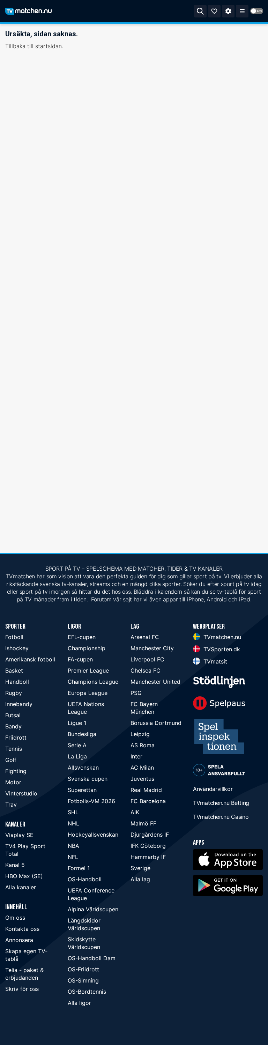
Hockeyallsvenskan (93, 834)
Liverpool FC (147, 659)
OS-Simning (83, 980)
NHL (73, 823)
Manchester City (152, 648)
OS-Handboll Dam (92, 958)
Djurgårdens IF (150, 834)
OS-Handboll (85, 879)
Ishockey (17, 648)
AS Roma (143, 745)
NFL (73, 856)
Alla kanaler (20, 887)
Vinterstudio (21, 793)
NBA (73, 845)
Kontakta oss (22, 928)
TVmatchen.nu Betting (221, 802)
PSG (136, 692)
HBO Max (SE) (24, 876)
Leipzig (140, 734)
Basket (14, 670)
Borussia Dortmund (156, 722)
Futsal (13, 715)
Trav (11, 804)
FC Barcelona (148, 801)
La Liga (77, 756)
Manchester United (155, 681)
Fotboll (14, 636)
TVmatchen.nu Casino (220, 816)
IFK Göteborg (148, 845)
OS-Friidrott (83, 969)
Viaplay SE (19, 834)
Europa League (87, 692)
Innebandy (18, 704)
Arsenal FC (145, 636)
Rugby (13, 692)
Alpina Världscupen (93, 909)
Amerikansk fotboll (30, 659)
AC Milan (142, 767)
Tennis (13, 748)
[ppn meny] (242, 11)
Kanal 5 (15, 864)
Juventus (142, 778)
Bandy (13, 726)
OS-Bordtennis (87, 991)
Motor (13, 782)
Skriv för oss (22, 988)
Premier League (88, 670)
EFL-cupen (82, 636)
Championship (86, 648)
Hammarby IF (148, 856)
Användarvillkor (213, 788)
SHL (73, 812)
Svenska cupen (87, 778)
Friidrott (16, 737)
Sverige (140, 868)
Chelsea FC (146, 670)
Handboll (17, 681)
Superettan (82, 789)
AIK (135, 812)
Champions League (93, 681)
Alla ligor (79, 1002)
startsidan (48, 46)
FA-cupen (80, 659)
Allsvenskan (83, 767)
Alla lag (140, 879)
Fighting (16, 771)
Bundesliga (82, 734)
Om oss (15, 917)
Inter (136, 756)
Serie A (77, 745)
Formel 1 (79, 868)
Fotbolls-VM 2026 (91, 801)
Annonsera (19, 939)
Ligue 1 (77, 722)
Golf (10, 759)
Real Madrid (146, 789)
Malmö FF (143, 823)
